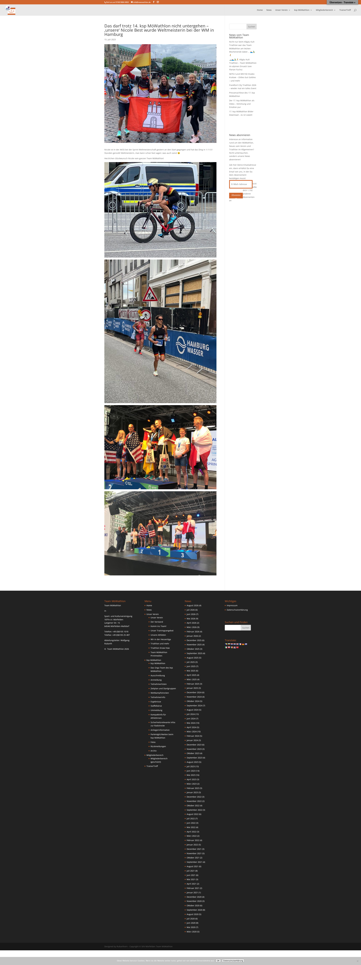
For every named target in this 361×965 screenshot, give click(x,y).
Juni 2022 (191, 823)
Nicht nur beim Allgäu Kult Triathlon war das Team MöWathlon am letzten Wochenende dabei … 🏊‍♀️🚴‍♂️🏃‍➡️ (242, 48)
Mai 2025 (191, 670)
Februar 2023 (193, 788)
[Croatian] (231, 644)
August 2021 (192, 866)
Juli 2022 (191, 818)
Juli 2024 (191, 714)
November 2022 (194, 801)
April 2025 (191, 675)
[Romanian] (231, 647)
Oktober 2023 (193, 753)
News (269, 10)
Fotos (153, 742)
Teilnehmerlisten (159, 684)
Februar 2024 (193, 736)
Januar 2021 (192, 892)
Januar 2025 (192, 688)
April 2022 (191, 831)
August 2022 (192, 814)
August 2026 (192, 605)
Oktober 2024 (193, 701)
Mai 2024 (191, 723)
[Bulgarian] (229, 644)
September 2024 (194, 705)
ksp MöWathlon (158, 663)
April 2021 (191, 883)
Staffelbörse (156, 705)
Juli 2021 (191, 870)
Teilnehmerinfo (158, 697)
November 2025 (194, 644)
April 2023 (191, 779)
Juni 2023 (191, 770)
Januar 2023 (192, 792)
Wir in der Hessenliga (161, 639)
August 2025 (192, 657)
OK (218, 960)
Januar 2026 (192, 636)
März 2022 (192, 836)
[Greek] (246, 644)
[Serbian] (234, 647)
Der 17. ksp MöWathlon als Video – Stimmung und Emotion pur (241, 104)
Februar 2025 (193, 683)
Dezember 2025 (194, 640)
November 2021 (194, 853)
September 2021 (194, 862)
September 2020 (194, 910)
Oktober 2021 (193, 857)
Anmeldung (156, 679)
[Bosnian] (226, 644)
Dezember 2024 (194, 692)
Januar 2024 (192, 740)
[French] (240, 644)
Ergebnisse (156, 701)
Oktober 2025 (193, 649)
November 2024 (194, 696)
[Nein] (357, 961)
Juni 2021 (191, 875)
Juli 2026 (191, 609)
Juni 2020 (191, 923)
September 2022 (194, 810)
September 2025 (194, 653)
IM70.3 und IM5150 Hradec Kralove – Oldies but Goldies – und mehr (242, 77)
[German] (243, 644)
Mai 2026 (191, 618)
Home (260, 10)
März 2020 (192, 931)
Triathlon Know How (160, 648)
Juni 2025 (191, 666)
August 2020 (192, 914)
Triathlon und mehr (160, 643)
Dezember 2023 (194, 744)
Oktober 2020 (193, 905)
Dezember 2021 (194, 849)
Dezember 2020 (194, 897)
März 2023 (192, 783)
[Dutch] (234, 644)
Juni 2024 (191, 718)
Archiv (154, 750)
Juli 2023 (191, 766)
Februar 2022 (193, 840)
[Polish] (229, 647)
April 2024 (191, 727)
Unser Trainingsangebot (162, 630)
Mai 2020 (191, 927)
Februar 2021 (193, 888)
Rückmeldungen (158, 746)
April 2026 (191, 622)
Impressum (232, 605)
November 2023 (194, 749)
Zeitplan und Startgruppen (163, 688)
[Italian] (226, 647)
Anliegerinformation (160, 730)
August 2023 (192, 762)
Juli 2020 (191, 918)
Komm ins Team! (158, 626)
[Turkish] (237, 647)
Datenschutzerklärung (237, 609)
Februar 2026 (193, 631)
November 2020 (194, 901)
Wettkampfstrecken (160, 692)
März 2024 (192, 731)
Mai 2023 (191, 775)
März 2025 (192, 679)
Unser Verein (157, 617)
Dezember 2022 (194, 796)
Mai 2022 (191, 827)
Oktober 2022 (193, 805)
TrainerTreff (345, 10)
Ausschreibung (158, 675)
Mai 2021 (191, 879)
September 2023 (194, 757)
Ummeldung (156, 710)
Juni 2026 (191, 614)
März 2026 (192, 627)
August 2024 (192, 709)
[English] (237, 644)
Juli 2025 (191, 662)
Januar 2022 (192, 844)
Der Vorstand (157, 621)
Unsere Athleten (158, 635)
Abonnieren (236, 196)
